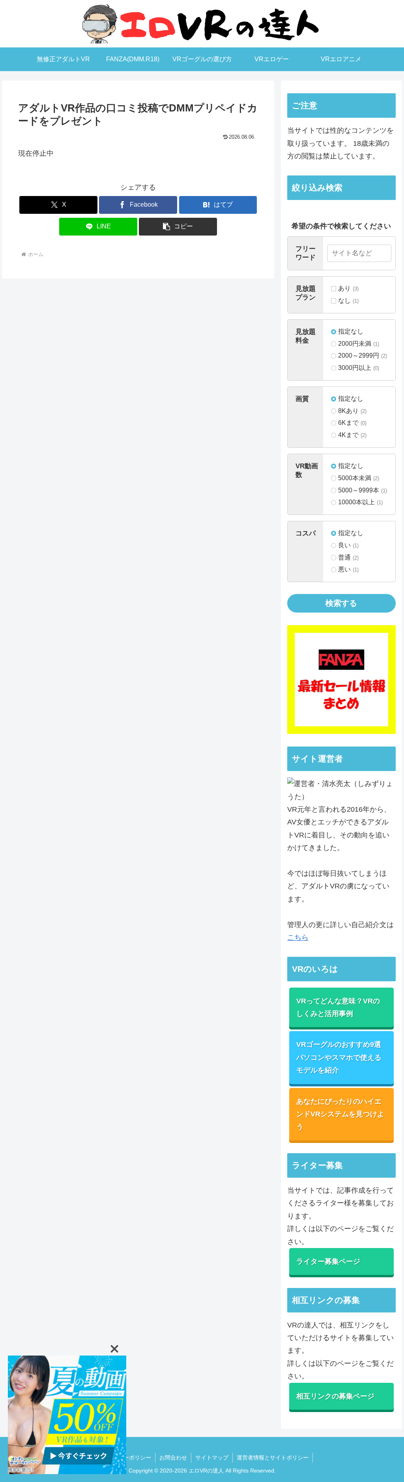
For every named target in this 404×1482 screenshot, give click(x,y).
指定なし (350, 331)
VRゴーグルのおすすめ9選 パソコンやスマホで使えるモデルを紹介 (339, 1057)
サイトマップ (211, 1457)
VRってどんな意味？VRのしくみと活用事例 (338, 1007)
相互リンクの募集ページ (335, 1396)
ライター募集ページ (328, 1261)
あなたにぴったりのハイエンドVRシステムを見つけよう (340, 1114)
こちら (298, 937)
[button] (178, 227)
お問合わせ (173, 1457)
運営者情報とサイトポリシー (273, 1457)
